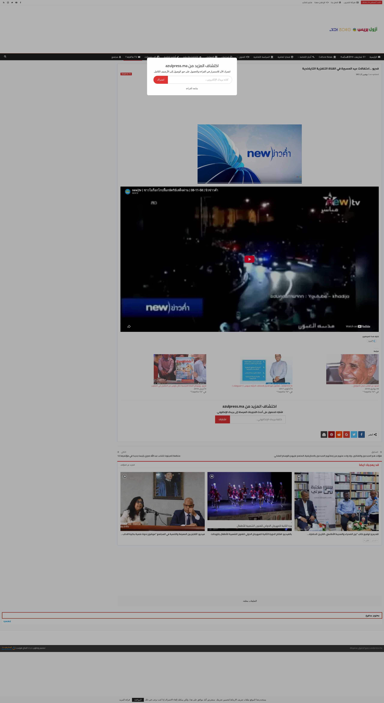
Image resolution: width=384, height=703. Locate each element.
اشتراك (160, 79)
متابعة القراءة (192, 88)
